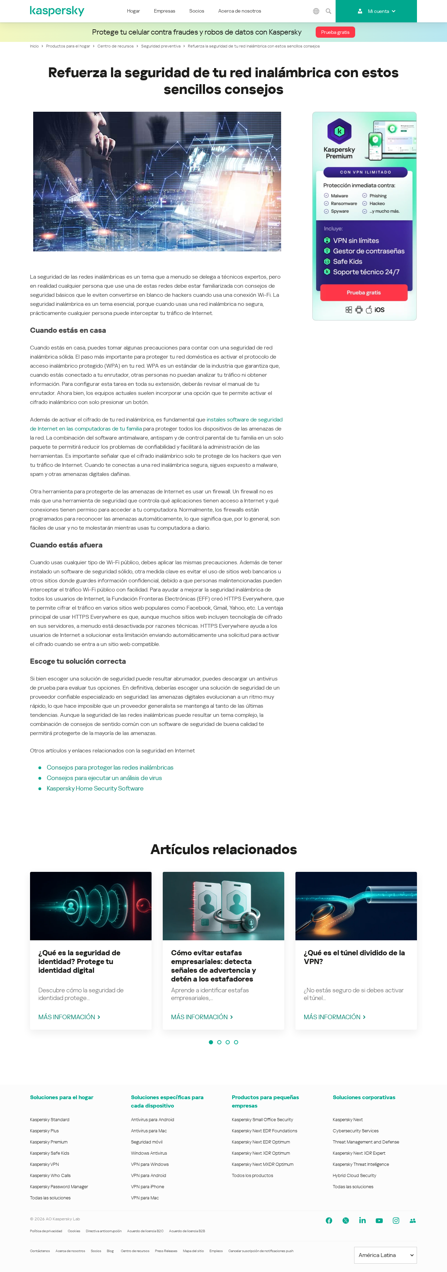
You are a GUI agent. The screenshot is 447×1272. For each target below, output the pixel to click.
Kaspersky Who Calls (50, 1175)
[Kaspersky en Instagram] (396, 1220)
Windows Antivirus (149, 1153)
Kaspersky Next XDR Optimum (261, 1153)
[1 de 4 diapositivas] (211, 1042)
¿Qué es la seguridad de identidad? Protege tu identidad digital (79, 962)
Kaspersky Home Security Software (95, 788)
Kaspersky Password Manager (59, 1186)
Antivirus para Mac (149, 1130)
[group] (90, 951)
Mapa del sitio (193, 1251)
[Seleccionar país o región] (316, 11)
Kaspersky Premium (48, 1142)
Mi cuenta (378, 11)
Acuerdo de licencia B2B (187, 1231)
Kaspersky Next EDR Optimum (261, 1142)
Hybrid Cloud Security (354, 1175)
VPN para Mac (145, 1197)
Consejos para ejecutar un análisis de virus (104, 777)
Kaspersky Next (348, 1119)
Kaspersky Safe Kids (49, 1153)
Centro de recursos (135, 1251)
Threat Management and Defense (366, 1142)
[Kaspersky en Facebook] (329, 1220)
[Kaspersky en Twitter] (346, 1220)
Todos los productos (252, 1175)
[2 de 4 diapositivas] (219, 1042)
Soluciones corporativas (364, 1097)
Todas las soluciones (50, 1197)
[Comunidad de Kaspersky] (413, 1220)
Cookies (74, 1231)
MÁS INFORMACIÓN (66, 1017)
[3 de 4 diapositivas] (228, 1042)
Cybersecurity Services (356, 1130)
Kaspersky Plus (44, 1130)
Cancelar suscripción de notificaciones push (260, 1251)
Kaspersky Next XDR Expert (359, 1153)
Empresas (164, 11)
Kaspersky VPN (44, 1164)
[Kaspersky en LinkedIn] (362, 1220)
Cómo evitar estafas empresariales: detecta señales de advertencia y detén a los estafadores (213, 966)
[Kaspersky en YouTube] (379, 1220)
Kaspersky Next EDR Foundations (264, 1130)
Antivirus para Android (152, 1119)
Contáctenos (40, 1251)
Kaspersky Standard (49, 1119)
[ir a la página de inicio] (57, 11)
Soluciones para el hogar (61, 1097)
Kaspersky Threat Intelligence (361, 1164)
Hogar (133, 11)
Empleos (216, 1251)
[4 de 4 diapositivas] (236, 1042)
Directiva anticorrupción (104, 1231)
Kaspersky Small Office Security (262, 1119)
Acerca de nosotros (239, 11)
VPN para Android (148, 1175)
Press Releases (166, 1251)
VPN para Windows (150, 1164)
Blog (110, 1251)
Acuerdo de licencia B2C (145, 1231)
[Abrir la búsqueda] (328, 11)
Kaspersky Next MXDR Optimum (262, 1164)
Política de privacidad (46, 1231)
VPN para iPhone (147, 1186)
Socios (196, 11)
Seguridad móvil (146, 1142)
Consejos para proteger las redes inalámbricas (110, 767)
